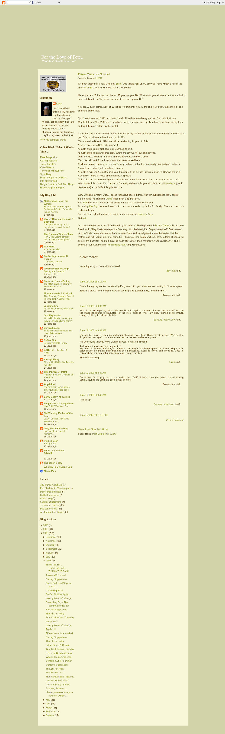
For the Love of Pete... (63, 56)
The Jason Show (53, 463)
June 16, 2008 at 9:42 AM (93, 373)
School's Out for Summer (59, 661)
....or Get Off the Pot (53, 261)
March (49, 707)
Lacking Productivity (164, 319)
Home (105, 429)
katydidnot (49, 384)
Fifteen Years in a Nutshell (59, 633)
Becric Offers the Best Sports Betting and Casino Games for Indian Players (58, 209)
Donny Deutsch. (163, 225)
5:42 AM (98, 78)
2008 (45, 533)
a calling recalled (52, 249)
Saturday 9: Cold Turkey (55, 343)
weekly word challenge (51, 512)
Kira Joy (93, 206)
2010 (45, 525)
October (50, 545)
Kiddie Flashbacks (49, 495)
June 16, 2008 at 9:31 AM (93, 330)
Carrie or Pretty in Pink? (58, 684)
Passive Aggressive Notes (53, 177)
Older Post (96, 429)
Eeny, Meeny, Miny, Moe (57, 397)
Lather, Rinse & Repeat (57, 645)
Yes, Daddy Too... (55, 672)
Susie (118, 83)
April (48, 703)
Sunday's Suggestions (57, 665)
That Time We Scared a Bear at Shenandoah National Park (59, 297)
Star (85, 202)
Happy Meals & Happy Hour (59, 403)
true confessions (48, 508)
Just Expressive (52, 315)
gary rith (170, 270)
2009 (45, 529)
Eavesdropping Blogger (52, 187)
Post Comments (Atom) (104, 434)
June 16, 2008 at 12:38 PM (93, 415)
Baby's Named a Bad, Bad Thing (56, 184)
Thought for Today (55, 613)
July (48, 556)
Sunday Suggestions (50, 501)
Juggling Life (51, 306)
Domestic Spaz (145, 214)
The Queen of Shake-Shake (58, 234)
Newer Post (84, 429)
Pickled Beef (50, 441)
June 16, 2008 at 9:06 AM (93, 306)
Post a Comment (175, 420)
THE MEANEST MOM (55, 372)
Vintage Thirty (51, 359)
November (51, 541)
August (49, 553)
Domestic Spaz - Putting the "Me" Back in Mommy (58, 282)
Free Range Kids (48, 157)
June (48, 560)
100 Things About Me (51, 485)
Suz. (84, 218)
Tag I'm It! (51, 629)
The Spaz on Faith (52, 286)
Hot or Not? (51, 621)
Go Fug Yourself (48, 160)
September (51, 549)
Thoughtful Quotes (49, 505)
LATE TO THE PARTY (55, 350)
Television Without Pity (52, 170)
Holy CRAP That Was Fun (56, 406)
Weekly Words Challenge (58, 598)
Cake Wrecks (47, 167)
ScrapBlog (45, 174)
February (50, 711)
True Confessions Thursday (60, 617)
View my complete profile (53, 139)
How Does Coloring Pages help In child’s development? (57, 238)
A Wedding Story (54, 590)
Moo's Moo (50, 471)
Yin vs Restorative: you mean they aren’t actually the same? (58, 319)
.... (45, 456)
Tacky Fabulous (48, 164)
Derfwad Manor (52, 328)
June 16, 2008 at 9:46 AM (93, 395)
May (48, 699)
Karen (59, 103)
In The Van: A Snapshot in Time (58, 308)
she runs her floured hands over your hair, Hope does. (57, 388)
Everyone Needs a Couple (59, 653)
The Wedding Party (116, 244)
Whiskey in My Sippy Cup (58, 467)
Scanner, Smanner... (56, 688)
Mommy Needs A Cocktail (58, 293)
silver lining (46, 498)
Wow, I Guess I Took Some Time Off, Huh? (56, 420)
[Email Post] (78, 250)
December (51, 537)
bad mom (49, 246)
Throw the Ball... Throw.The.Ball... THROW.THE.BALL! (57, 568)
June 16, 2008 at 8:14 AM (93, 281)
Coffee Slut (50, 340)
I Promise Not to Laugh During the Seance (56, 270)
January (50, 715)
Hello (46, 353)
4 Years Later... (51, 274)
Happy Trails (50, 443)
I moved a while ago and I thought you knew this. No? (57, 226)
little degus (169, 183)
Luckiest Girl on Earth (57, 680)
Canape (89, 87)
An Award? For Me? (56, 575)
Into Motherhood (48, 181)
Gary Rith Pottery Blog (56, 428)
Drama (108, 198)
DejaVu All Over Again (57, 594)
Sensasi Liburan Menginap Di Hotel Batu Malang (58, 332)
